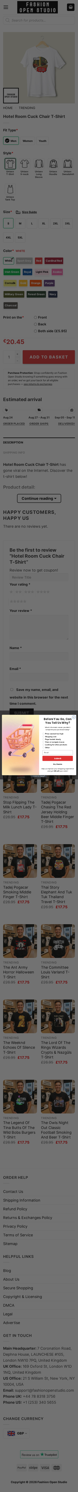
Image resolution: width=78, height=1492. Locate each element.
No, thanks (57, 764)
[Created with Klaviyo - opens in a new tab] (39, 776)
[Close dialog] (73, 717)
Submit (57, 758)
